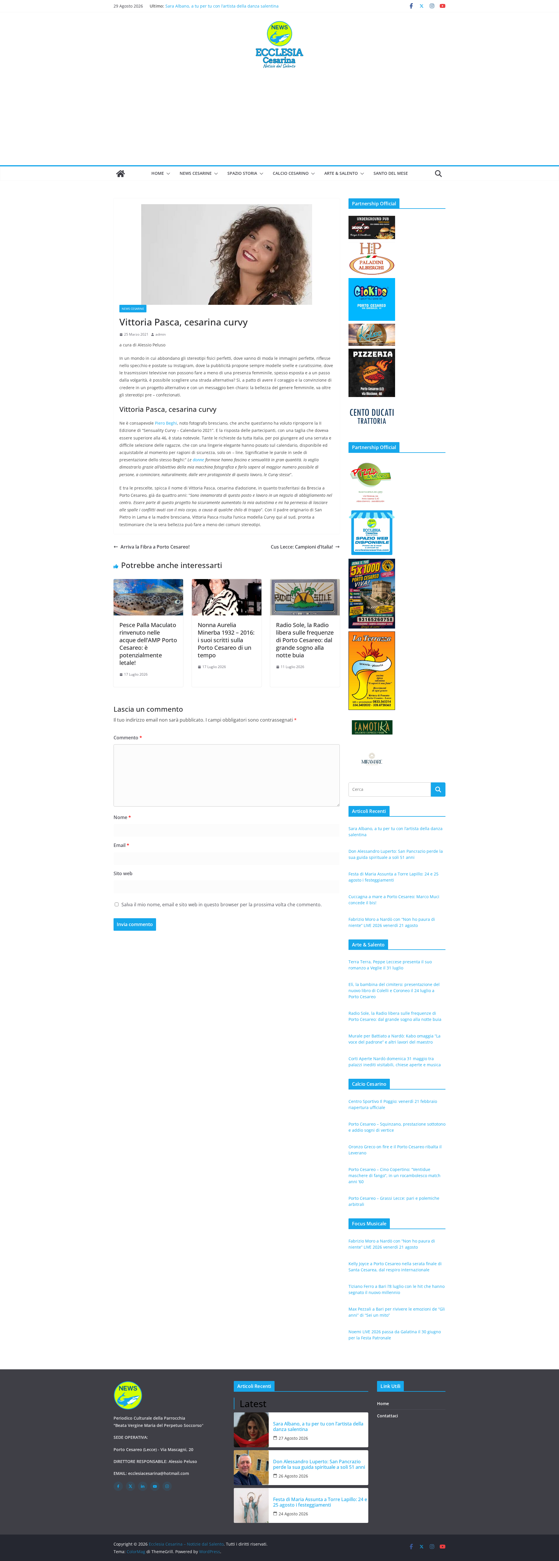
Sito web (123, 873)
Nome (122, 817)
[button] (167, 173)
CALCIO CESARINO (291, 173)
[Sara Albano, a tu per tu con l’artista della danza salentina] (251, 1429)
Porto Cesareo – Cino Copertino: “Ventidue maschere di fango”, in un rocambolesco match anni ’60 (395, 1175)
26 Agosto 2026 (293, 1476)
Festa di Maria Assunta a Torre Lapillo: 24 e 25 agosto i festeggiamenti (320, 1502)
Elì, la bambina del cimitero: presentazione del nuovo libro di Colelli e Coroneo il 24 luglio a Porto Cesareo (394, 990)
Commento (128, 737)
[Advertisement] (279, 121)
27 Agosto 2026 (293, 1438)
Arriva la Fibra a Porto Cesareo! (155, 547)
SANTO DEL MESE (391, 173)
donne (198, 459)
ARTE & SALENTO (341, 173)
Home (157, 173)
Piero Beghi (166, 423)
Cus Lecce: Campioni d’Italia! (302, 547)
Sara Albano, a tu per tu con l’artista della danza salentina (318, 1426)
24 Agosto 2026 (293, 1513)
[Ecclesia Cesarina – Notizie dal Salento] (121, 174)
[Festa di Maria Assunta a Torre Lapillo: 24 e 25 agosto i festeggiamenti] (251, 1505)
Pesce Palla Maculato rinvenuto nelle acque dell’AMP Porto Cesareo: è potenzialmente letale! (148, 644)
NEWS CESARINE (196, 173)
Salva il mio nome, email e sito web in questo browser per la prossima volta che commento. (221, 904)
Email (121, 845)
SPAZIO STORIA (242, 173)
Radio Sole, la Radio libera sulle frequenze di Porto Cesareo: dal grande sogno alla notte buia (305, 640)
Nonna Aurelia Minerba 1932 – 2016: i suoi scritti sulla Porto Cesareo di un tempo (226, 640)
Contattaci (387, 1415)
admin (160, 334)
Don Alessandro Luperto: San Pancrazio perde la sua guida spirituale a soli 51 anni (319, 1464)
